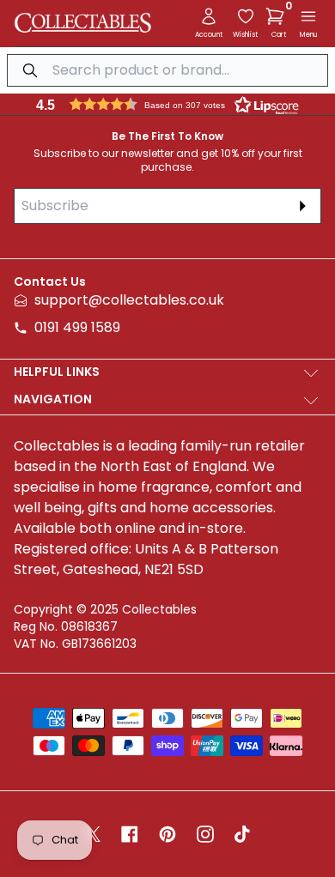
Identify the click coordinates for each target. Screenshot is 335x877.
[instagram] (205, 834)
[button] (278, 16)
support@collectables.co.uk (129, 300)
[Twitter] (92, 834)
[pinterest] (167, 834)
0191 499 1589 (77, 327)
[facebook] (129, 834)
